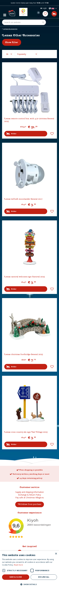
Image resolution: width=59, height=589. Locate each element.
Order (13, 134)
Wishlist (52, 133)
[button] (29, 584)
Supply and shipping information (29, 492)
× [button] (56, 554)
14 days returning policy (30, 478)
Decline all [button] (43, 577)
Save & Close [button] (15, 577)
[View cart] (54, 13)
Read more (18, 565)
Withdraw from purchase (29, 504)
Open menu (4, 14)
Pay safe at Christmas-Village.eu (29, 497)
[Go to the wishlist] (45, 13)
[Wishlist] (45, 13)
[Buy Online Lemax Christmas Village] (11, 12)
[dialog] (29, 570)
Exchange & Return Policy (29, 494)
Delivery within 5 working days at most (30, 474)
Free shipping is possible (31, 470)
